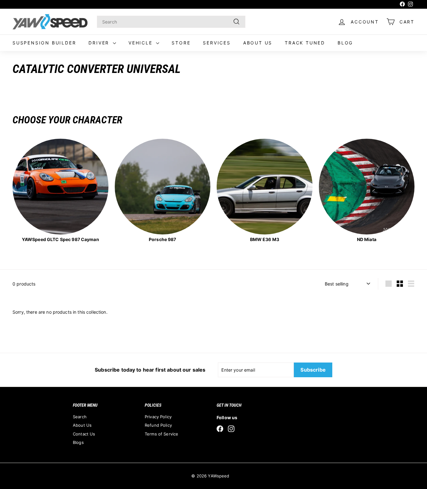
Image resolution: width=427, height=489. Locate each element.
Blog (345, 42)
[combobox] (171, 22)
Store (181, 42)
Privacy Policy (158, 416)
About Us (257, 42)
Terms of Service (161, 433)
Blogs (78, 442)
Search (80, 416)
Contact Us (84, 433)
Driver (99, 42)
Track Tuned (305, 42)
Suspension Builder (44, 42)
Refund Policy (158, 425)
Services (216, 42)
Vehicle (141, 42)
